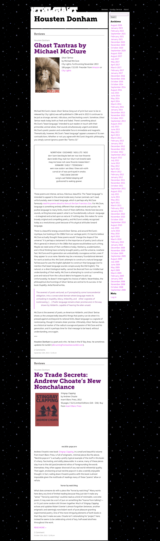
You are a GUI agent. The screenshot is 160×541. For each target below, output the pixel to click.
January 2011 (117, 211)
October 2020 (117, 47)
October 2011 (117, 185)
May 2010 (115, 233)
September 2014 (118, 87)
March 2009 (116, 273)
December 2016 (118, 76)
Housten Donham (42, 40)
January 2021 (117, 39)
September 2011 (118, 188)
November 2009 (118, 250)
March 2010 (116, 239)
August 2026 (116, 25)
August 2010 (116, 225)
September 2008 (118, 290)
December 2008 (118, 281)
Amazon (96, 67)
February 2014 (117, 107)
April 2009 (115, 270)
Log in (113, 297)
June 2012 (115, 163)
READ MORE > (40, 527)
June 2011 (115, 197)
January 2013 (117, 143)
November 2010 (118, 216)
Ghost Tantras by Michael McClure (60, 48)
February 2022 (117, 31)
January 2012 (117, 177)
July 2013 (115, 126)
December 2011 (118, 180)
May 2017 (115, 62)
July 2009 (115, 261)
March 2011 (116, 205)
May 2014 (115, 98)
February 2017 (117, 70)
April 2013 (115, 135)
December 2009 (118, 247)
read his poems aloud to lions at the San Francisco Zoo (67, 203)
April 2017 (115, 64)
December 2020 (118, 42)
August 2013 (116, 123)
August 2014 (116, 90)
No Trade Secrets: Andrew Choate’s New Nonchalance (67, 380)
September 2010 (118, 222)
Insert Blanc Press (73, 406)
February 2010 (117, 242)
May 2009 (115, 267)
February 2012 (117, 174)
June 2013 (115, 129)
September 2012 (118, 154)
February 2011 (117, 208)
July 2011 (115, 194)
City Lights (66, 70)
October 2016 (117, 81)
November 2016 (118, 78)
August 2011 (116, 191)
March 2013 (116, 138)
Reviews (105, 9)
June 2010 (115, 230)
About (126, 9)
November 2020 (118, 45)
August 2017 (116, 56)
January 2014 (117, 109)
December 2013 (118, 112)
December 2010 (118, 214)
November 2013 (118, 115)
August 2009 (116, 259)
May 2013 (115, 132)
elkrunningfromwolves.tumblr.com (67, 345)
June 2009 (115, 264)
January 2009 (117, 278)
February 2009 (117, 276)
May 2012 (115, 166)
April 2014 (115, 101)
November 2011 (118, 183)
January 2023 (117, 28)
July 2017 (115, 59)
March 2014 (116, 104)
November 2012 (118, 149)
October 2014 (117, 84)
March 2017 (116, 67)
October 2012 (117, 152)
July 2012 (115, 160)
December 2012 (118, 146)
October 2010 (117, 219)
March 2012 (116, 171)
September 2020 (118, 50)
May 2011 (115, 200)
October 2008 (117, 287)
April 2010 (115, 236)
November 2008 (118, 284)
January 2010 (117, 245)
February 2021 (117, 36)
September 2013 (118, 121)
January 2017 (117, 73)
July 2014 (115, 93)
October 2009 (117, 253)
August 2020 (116, 53)
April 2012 (115, 169)
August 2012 (116, 157)
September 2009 (118, 256)
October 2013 (117, 118)
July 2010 (115, 228)
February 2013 (117, 140)
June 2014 (115, 95)
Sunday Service (116, 9)
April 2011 (115, 202)
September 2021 (118, 33)
